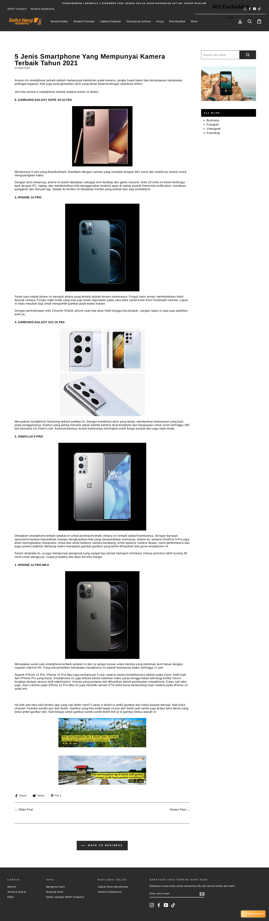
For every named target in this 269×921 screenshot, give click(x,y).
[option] (134, 3)
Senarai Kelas (59, 21)
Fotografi (213, 124)
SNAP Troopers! (17, 8)
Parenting (213, 132)
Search (11, 886)
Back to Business (105, 845)
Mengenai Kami (55, 886)
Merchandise (177, 21)
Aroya (160, 21)
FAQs (10, 897)
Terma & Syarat (16, 891)
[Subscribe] (202, 894)
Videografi (214, 128)
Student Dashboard (42, 8)
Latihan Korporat (110, 21)
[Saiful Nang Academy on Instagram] (152, 905)
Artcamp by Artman (138, 21)
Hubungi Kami (54, 891)
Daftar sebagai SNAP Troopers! (65, 897)
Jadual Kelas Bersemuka (113, 886)
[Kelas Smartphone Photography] (102, 770)
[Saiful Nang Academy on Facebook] (159, 905)
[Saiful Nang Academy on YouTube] (166, 905)
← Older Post (24, 809)
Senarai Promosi (83, 21)
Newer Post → (180, 809)
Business (213, 120)
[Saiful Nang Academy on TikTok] (173, 905)
